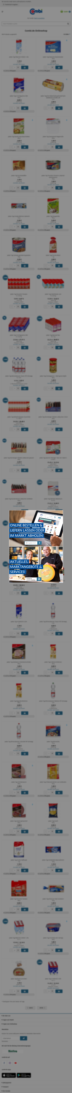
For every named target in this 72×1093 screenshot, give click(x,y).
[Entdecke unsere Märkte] (39, 579)
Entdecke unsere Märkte (31, 579)
